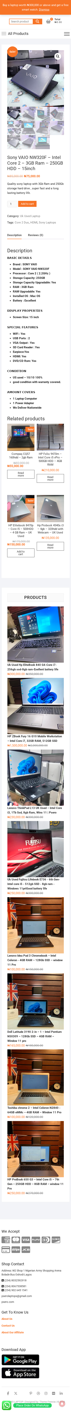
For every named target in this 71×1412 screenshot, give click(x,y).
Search (37, 21)
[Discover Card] (56, 1240)
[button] (57, 56)
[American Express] (6, 1240)
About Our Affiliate (13, 1332)
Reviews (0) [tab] (35, 235)
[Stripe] (16, 1249)
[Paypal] (36, 1240)
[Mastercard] (16, 1240)
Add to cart (27, 203)
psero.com (8, 1301)
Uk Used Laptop (30, 216)
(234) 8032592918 (15, 1280)
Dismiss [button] (44, 9)
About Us (7, 1318)
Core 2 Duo (22, 222)
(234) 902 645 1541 (16, 1290)
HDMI (33, 222)
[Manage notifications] (62, 1404)
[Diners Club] (46, 1240)
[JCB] (26, 1249)
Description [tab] (14, 235)
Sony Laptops (47, 222)
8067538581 (19, 1286)
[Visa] (26, 1240)
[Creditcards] (6, 1249)
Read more (21, 474)
